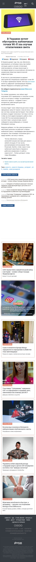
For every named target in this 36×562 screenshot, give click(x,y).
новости (8, 167)
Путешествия (20, 520)
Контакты (27, 529)
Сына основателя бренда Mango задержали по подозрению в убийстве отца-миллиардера (17, 190)
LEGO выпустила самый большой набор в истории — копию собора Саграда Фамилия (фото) (17, 180)
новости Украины (18, 167)
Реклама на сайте (12, 529)
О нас (21, 529)
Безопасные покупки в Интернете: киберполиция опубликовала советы (14, 201)
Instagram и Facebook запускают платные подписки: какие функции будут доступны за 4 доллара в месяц (17, 185)
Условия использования (14, 531)
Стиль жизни (6, 33)
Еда (13, 518)
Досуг (13, 520)
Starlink (5, 169)
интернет (28, 167)
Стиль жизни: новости (9, 174)
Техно (28, 520)
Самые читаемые (7, 205)
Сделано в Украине (18, 522)
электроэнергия (14, 169)
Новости (8, 518)
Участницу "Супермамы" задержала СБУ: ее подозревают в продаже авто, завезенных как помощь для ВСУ (17, 196)
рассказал (31, 81)
